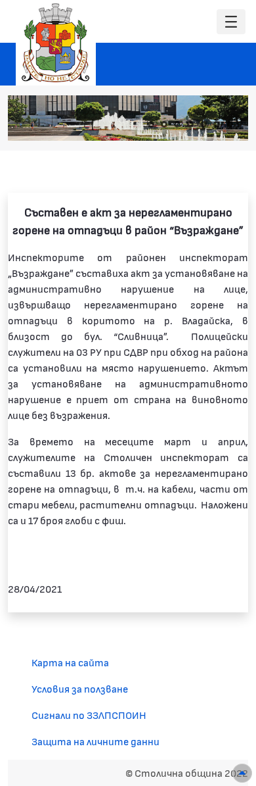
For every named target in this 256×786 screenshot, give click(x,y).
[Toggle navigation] (231, 22)
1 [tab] (151, 124)
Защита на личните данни (96, 741)
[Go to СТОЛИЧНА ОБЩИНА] (56, 43)
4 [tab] (190, 124)
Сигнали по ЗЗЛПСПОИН (89, 714)
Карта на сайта (70, 662)
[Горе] (242, 773)
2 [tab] (164, 124)
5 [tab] (203, 124)
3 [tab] (177, 124)
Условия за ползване (80, 688)
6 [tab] (216, 124)
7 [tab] (229, 124)
